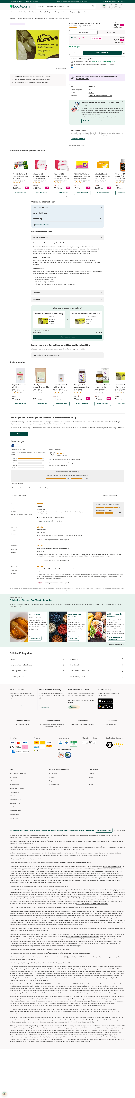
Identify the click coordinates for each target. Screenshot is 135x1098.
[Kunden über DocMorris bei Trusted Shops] (115, 745)
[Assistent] (4, 1094)
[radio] (72, 38)
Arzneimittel (53, 773)
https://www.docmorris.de (112, 866)
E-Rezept (12, 781)
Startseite (12, 18)
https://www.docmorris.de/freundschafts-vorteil (45, 882)
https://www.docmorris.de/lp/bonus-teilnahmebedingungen (76, 907)
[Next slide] (121, 176)
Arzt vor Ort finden (113, 121)
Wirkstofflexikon (54, 785)
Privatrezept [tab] (111, 32)
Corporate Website (16, 830)
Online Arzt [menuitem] (64, 12)
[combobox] (66, 6)
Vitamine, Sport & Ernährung (25, 18)
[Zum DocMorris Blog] (83, 742)
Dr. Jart (91, 785)
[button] (93, 121)
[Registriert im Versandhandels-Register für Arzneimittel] (73, 744)
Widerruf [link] (37, 830)
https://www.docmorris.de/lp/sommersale (76, 862)
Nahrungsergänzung (41, 18)
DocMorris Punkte (15, 811)
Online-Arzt (13, 777)
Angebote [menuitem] (24, 12)
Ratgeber (52, 781)
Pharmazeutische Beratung (18, 773)
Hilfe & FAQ (13, 796)
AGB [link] (31, 830)
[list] (38, 45)
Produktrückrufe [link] (15, 803)
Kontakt (81, 830)
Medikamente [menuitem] (33, 12)
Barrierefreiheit (14, 814)
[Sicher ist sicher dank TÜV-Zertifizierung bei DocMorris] (60, 742)
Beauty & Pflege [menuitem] (45, 12)
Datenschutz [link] (46, 830)
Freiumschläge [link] (14, 785)
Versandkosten (14, 792)
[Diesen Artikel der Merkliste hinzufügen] (123, 52)
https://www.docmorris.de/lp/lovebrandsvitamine (82, 936)
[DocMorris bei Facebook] (86, 742)
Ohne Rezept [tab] (83, 32)
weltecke (91, 92)
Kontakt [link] (12, 807)
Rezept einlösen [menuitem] (86, 12)
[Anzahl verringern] (71, 53)
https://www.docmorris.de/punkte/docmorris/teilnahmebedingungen (67, 953)
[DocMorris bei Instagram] (90, 742)
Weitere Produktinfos (42, 225)
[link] (61, 755)
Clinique (91, 773)
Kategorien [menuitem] (13, 12)
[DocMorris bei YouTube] (94, 742)
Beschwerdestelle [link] (15, 799)
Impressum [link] (90, 830)
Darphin (91, 781)
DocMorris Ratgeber (115, 644)
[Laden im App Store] (111, 701)
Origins (91, 777)
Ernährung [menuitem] (56, 12)
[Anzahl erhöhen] (77, 53)
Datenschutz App (57, 830)
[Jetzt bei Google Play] (111, 706)
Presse (26, 830)
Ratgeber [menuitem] (73, 12)
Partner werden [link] (14, 818)
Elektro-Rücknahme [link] (71, 830)
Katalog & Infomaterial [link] (17, 788)
